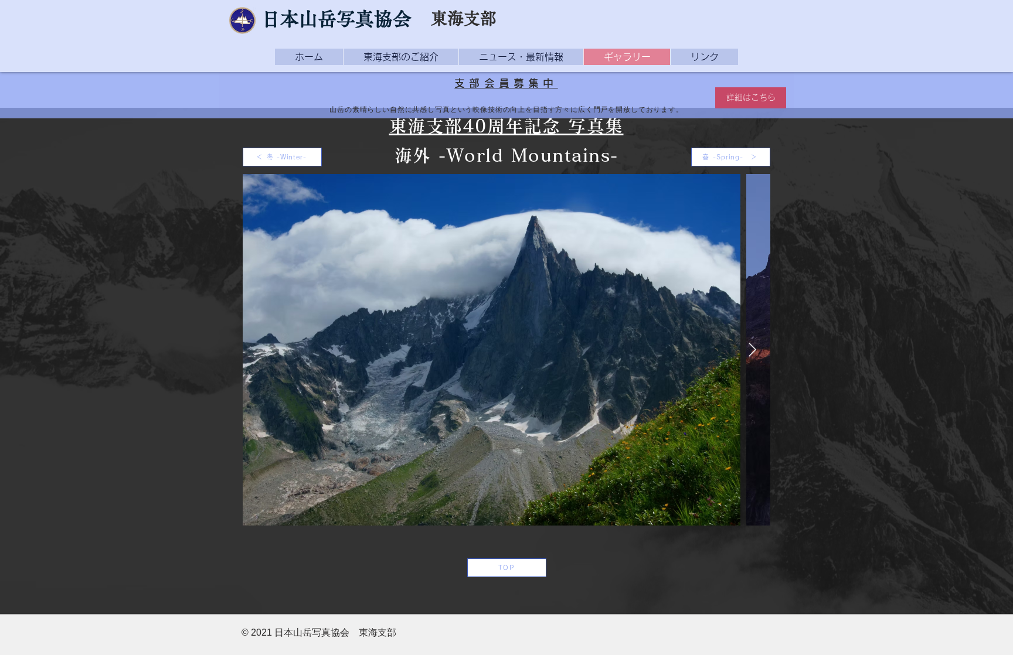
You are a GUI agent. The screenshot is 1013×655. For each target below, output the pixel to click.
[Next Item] (752, 349)
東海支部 (464, 18)
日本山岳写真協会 (336, 18)
